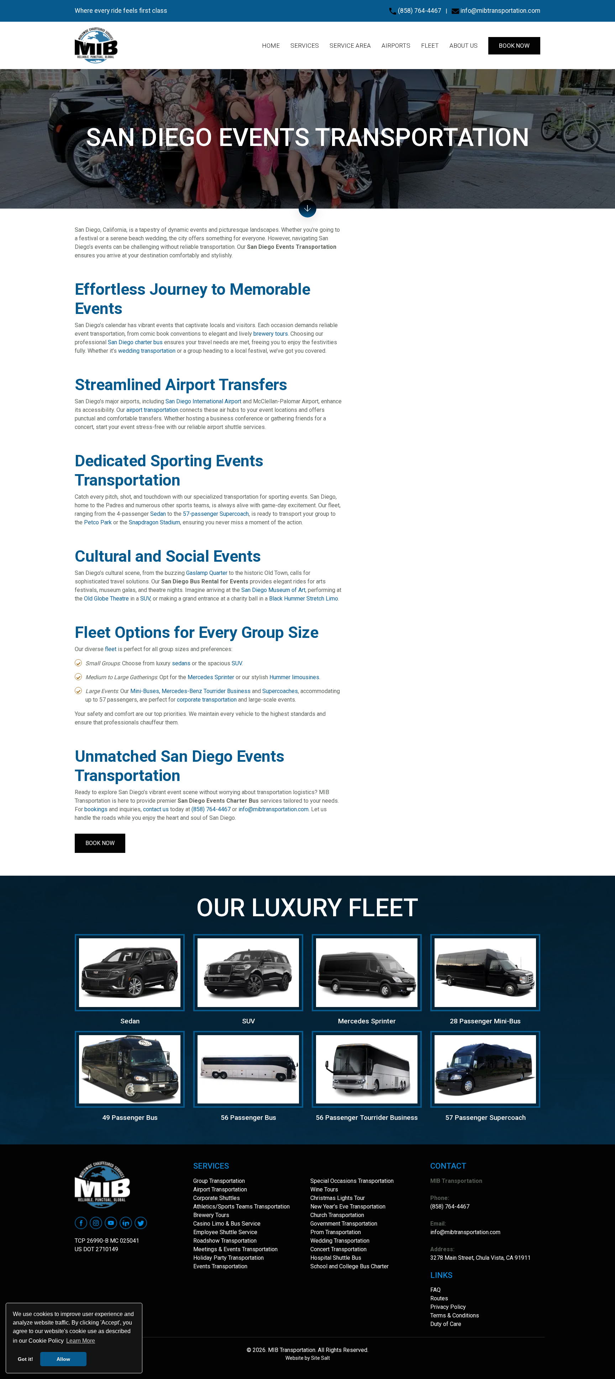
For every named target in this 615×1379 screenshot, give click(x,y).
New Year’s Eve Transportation (347, 1206)
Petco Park (98, 522)
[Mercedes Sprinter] (367, 972)
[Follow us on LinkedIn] (126, 1222)
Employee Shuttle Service (225, 1232)
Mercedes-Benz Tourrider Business (206, 691)
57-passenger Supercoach (216, 513)
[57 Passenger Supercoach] (485, 1068)
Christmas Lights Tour (337, 1198)
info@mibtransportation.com (499, 10)
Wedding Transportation (339, 1240)
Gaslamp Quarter (206, 573)
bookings (95, 809)
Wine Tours (324, 1189)
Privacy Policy (448, 1307)
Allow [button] (63, 1359)
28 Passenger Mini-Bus (485, 1021)
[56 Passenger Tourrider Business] (367, 1068)
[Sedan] (130, 972)
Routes (439, 1298)
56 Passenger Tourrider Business (367, 1117)
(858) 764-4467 (418, 10)
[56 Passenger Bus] (248, 1068)
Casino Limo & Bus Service (227, 1223)
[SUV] (248, 972)
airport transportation (152, 410)
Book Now (100, 843)
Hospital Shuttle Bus (335, 1257)
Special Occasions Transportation (352, 1181)
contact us (156, 809)
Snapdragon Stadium (154, 522)
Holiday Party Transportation (228, 1257)
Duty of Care (445, 1324)
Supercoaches (280, 691)
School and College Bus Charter (349, 1266)
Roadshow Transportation (225, 1240)
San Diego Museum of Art (273, 590)
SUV (145, 598)
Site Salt (320, 1358)
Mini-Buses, (145, 691)
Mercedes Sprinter (211, 677)
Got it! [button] (25, 1359)
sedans (181, 663)
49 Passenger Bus (130, 1117)
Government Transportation (343, 1223)
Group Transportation (219, 1181)
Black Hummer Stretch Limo (303, 598)
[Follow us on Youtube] (111, 1222)
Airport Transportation (220, 1189)
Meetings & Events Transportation (235, 1249)
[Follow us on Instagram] (96, 1222)
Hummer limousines (294, 677)
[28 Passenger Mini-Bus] (485, 972)
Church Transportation (337, 1215)
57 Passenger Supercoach (485, 1117)
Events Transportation (220, 1266)
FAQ (435, 1289)
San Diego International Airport (203, 401)
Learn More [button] (80, 1341)
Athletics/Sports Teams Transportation (241, 1206)
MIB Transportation (291, 1350)
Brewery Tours (211, 1215)
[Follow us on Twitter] (141, 1222)
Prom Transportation (335, 1232)
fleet (110, 649)
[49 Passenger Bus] (130, 1068)
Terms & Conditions (454, 1315)
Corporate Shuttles (216, 1198)
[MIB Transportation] (96, 45)
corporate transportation (207, 699)
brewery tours (270, 333)
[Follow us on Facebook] (81, 1222)
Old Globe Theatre (106, 598)
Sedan (158, 513)
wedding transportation (146, 350)
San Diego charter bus (135, 342)
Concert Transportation (338, 1249)
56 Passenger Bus (248, 1117)
